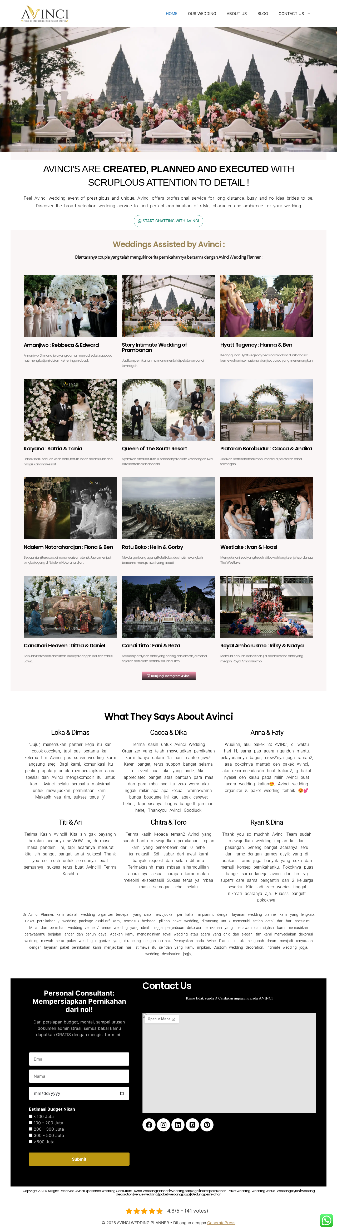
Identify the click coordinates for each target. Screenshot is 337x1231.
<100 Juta (44, 1116)
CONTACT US (291, 13)
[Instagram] (163, 1124)
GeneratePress (221, 1222)
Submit (79, 1159)
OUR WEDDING (202, 13)
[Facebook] (149, 1124)
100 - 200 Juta (48, 1122)
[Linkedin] (178, 1124)
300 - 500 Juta (49, 1135)
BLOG (262, 13)
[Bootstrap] (192, 1124)
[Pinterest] (207, 1124)
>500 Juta (44, 1141)
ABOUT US (237, 13)
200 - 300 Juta (49, 1129)
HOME (171, 13)
